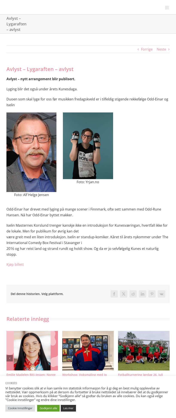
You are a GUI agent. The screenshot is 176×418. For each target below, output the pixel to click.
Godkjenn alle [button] (48, 408)
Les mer (68, 408)
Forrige (147, 49)
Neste (161, 49)
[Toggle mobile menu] (167, 7)
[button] (9, 360)
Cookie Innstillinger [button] (20, 408)
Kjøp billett (15, 264)
